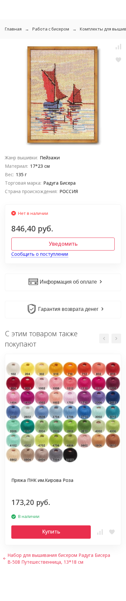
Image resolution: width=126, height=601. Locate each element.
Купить (51, 531)
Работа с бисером (50, 29)
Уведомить (63, 243)
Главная (13, 29)
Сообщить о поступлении (39, 254)
